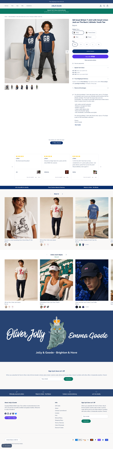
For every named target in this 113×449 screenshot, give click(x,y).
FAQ (56, 415)
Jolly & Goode (11, 443)
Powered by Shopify (18, 443)
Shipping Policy (59, 420)
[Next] (101, 167)
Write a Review (58, 143)
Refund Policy (58, 418)
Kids (17, 5)
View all (56, 257)
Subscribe (68, 379)
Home (6, 16)
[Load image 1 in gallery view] (37, 51)
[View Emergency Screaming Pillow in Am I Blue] (38, 172)
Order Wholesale (59, 425)
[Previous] (12, 167)
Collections (29, 5)
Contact (57, 413)
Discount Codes (59, 427)
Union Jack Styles (56, 255)
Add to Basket (90, 51)
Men (12, 5)
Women (6, 5)
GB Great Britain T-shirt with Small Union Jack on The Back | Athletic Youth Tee (25, 16)
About (56, 408)
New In (56, 194)
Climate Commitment (60, 410)
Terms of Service (59, 422)
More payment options (90, 60)
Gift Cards (57, 405)
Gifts (22, 5)
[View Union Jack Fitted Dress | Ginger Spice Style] (67, 172)
